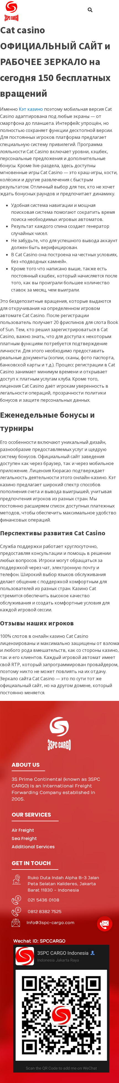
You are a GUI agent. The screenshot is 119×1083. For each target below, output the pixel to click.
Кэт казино (31, 109)
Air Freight (23, 830)
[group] (104, 921)
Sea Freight (24, 838)
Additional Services (33, 847)
